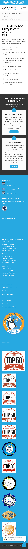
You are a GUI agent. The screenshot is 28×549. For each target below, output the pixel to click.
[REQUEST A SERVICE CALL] (14, 110)
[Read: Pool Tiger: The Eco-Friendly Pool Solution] (3, 189)
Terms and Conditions (9, 307)
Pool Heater (20, 48)
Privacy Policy (6, 304)
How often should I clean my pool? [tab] (13, 74)
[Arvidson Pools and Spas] (11, 8)
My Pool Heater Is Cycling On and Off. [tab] (15, 54)
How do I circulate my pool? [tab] (13, 66)
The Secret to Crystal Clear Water (14, 192)
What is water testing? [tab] (12, 79)
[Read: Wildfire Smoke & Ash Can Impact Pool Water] (3, 183)
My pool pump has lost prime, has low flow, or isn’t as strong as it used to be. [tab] (15, 61)
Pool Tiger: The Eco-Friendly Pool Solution (15, 188)
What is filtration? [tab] (10, 70)
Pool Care (13, 48)
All (2, 48)
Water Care (9, 49)
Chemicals (7, 48)
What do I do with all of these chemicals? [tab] (14, 84)
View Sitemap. (6, 301)
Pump (3, 49)
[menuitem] (20, 8)
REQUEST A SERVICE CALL (14, 114)
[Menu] (24, 8)
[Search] (20, 8)
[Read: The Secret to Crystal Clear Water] (3, 192)
